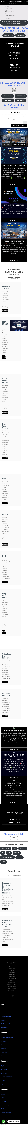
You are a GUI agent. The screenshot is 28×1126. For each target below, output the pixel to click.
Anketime (3, 1041)
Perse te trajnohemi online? (14, 68)
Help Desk (3, 1101)
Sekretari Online (5, 1094)
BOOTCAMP (20, 35)
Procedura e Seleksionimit (7, 1037)
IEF (2, 853)
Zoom (2, 1108)
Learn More (14, 185)
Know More (6, 144)
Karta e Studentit (5, 1105)
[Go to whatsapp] (3, 1121)
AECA (3, 861)
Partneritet (3, 1048)
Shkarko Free (4, 1027)
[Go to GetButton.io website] (3, 1124)
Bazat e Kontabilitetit (6, 1016)
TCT (9, 853)
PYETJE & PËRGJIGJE (14, 813)
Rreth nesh (3, 1055)
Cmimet (3, 1080)
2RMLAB (16, 853)
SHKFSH (19, 857)
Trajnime (3, 1065)
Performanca (4, 1052)
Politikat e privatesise (6, 1076)
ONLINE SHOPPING (19, 125)
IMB (15, 848)
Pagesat (3, 1084)
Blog (2, 1009)
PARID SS (22, 848)
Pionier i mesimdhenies (7, 1023)
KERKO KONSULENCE (19, 144)
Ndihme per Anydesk (6, 1112)
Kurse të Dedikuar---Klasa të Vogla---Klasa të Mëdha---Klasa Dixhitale (14, 22)
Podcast (3, 1013)
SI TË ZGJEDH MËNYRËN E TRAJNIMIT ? (14, 56)
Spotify (3, 1020)
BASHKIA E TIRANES (7, 857)
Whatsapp (3, 1097)
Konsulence (4, 1069)
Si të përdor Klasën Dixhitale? (14, 106)
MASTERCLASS (8, 35)
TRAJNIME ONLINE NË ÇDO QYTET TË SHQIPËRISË (14, 29)
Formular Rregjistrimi (6, 1044)
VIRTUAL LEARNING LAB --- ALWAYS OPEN (14, 84)
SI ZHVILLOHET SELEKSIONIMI (14, 821)
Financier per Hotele (14, 834)
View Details (5, 310)
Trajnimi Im (14, 112)
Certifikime (4, 1073)
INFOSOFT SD (5, 848)
